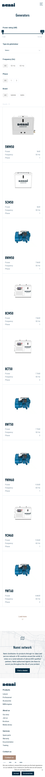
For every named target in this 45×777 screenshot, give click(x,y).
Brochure (6, 721)
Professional (7, 697)
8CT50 (8, 369)
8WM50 (9, 258)
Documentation (8, 742)
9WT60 (9, 591)
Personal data (27, 773)
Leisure (5, 694)
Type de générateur (10, 44)
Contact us (9, 758)
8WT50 (9, 424)
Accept (16, 773)
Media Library (7, 725)
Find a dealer (22, 670)
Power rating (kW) (10, 28)
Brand (5, 89)
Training (5, 745)
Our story (6, 714)
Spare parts (7, 735)
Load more (22, 617)
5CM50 (9, 202)
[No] (42, 770)
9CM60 (9, 535)
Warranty (6, 738)
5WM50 (9, 147)
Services (6, 731)
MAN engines (7, 704)
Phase (5, 74)
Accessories (7, 701)
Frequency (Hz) (9, 59)
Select (7, 50)
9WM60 (9, 480)
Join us (5, 718)
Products (6, 690)
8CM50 (9, 313)
